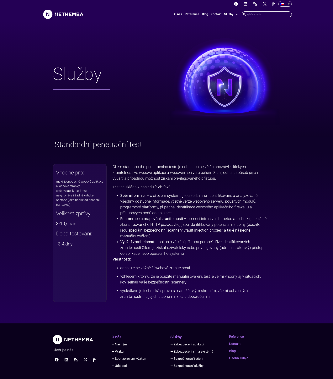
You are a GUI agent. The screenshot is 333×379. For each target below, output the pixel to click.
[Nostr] (274, 4)
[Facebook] (236, 4)
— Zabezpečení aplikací (187, 344)
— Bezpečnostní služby (187, 366)
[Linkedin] (245, 4)
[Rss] (255, 4)
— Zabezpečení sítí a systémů (191, 351)
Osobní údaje (238, 358)
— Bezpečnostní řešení (186, 358)
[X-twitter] (265, 4)
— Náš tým (119, 344)
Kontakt (216, 14)
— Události (119, 366)
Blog (205, 14)
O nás (178, 14)
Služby (228, 14)
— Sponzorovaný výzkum (129, 358)
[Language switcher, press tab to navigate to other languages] (285, 4)
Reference (192, 14)
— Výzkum (119, 351)
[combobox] (267, 14)
